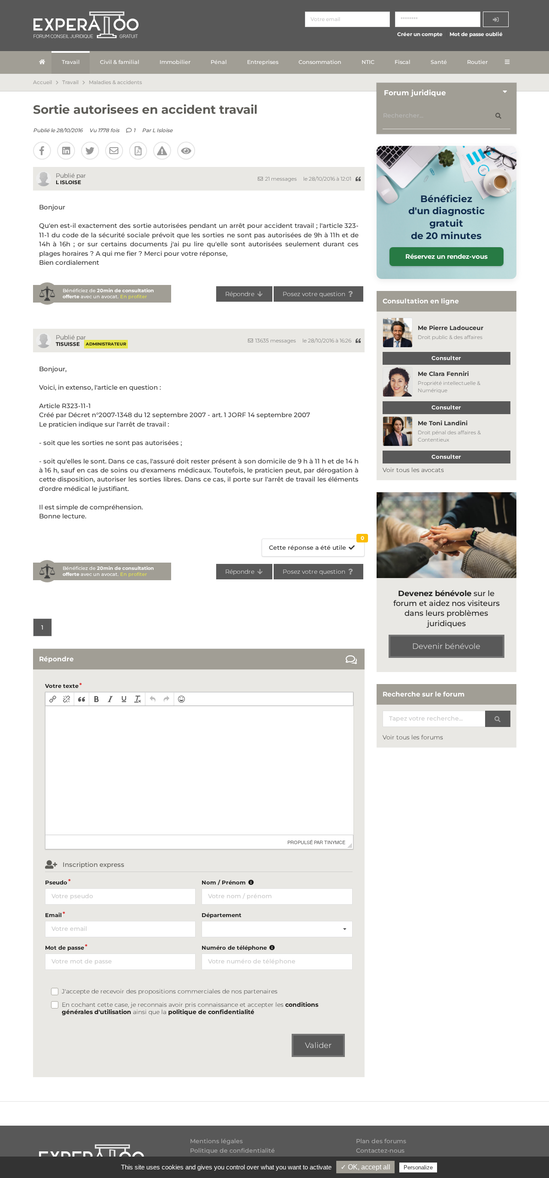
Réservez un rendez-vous (446, 256)
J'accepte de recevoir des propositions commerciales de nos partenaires (170, 991)
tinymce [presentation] (334, 842)
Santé (439, 62)
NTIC (368, 62)
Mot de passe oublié (476, 34)
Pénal (219, 62)
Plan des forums (381, 1141)
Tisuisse (68, 344)
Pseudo (56, 882)
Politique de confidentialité (232, 1150)
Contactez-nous (380, 1150)
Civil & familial (119, 62)
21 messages (280, 179)
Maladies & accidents (115, 82)
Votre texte (61, 685)
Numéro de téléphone (235, 947)
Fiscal (402, 62)
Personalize (418, 1167)
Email (53, 915)
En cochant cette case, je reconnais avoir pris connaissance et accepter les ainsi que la (190, 1008)
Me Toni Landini (443, 423)
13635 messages (275, 340)
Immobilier (175, 62)
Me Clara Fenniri (443, 374)
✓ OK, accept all (365, 1167)
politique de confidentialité (211, 1012)
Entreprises (262, 62)
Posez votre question (315, 294)
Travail (71, 62)
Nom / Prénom (224, 882)
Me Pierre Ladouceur (450, 328)
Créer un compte (420, 34)
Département (221, 915)
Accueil (42, 82)
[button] (52, 699)
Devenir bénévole (446, 646)
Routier (477, 62)
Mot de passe (64, 947)
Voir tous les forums (413, 737)
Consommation (320, 62)
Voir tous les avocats (413, 470)
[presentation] (53, 699)
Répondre (240, 294)
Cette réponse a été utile (316, 545)
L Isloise (162, 130)
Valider (318, 1045)
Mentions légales (216, 1141)
